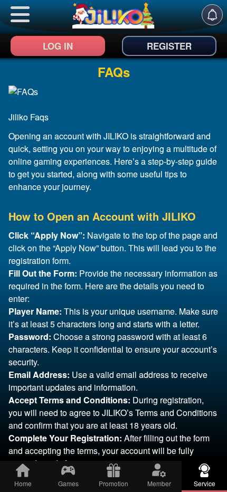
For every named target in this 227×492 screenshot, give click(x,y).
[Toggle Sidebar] (20, 14)
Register (169, 46)
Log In (58, 46)
